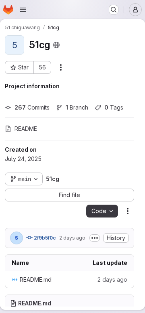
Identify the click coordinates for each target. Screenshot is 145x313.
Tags (113, 107)
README (25, 128)
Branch (77, 107)
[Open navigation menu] (23, 9)
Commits (32, 107)
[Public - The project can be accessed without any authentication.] (56, 45)
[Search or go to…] (113, 9)
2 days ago (72, 238)
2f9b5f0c (44, 238)
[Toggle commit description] (94, 238)
